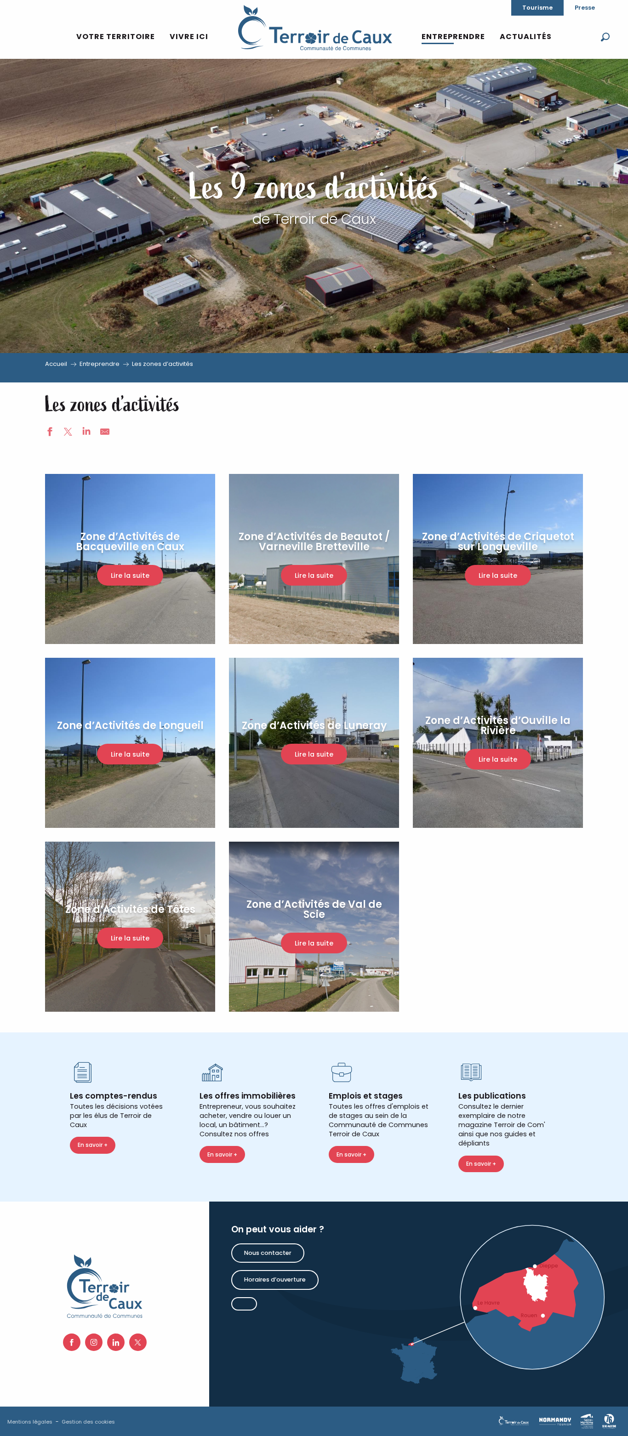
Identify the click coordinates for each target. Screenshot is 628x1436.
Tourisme (537, 7)
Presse (585, 7)
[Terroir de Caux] (315, 28)
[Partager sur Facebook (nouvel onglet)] (49, 433)
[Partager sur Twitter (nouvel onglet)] (68, 433)
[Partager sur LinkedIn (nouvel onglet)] (86, 433)
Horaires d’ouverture (275, 1279)
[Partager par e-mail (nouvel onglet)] (104, 433)
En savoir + (93, 1145)
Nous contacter (267, 1253)
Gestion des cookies (88, 1421)
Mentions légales (29, 1421)
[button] (605, 37)
